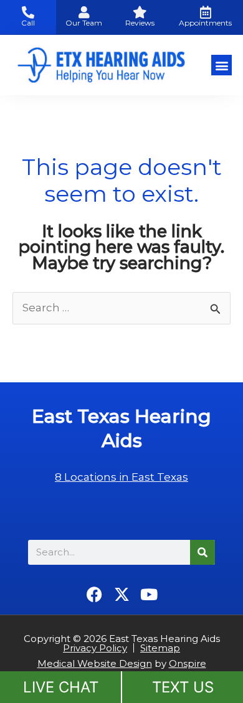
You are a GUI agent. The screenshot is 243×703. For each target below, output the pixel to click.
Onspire (187, 663)
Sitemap (160, 648)
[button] (221, 65)
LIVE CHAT (60, 687)
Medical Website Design (94, 663)
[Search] (202, 552)
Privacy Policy (95, 648)
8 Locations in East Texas (121, 477)
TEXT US (183, 687)
